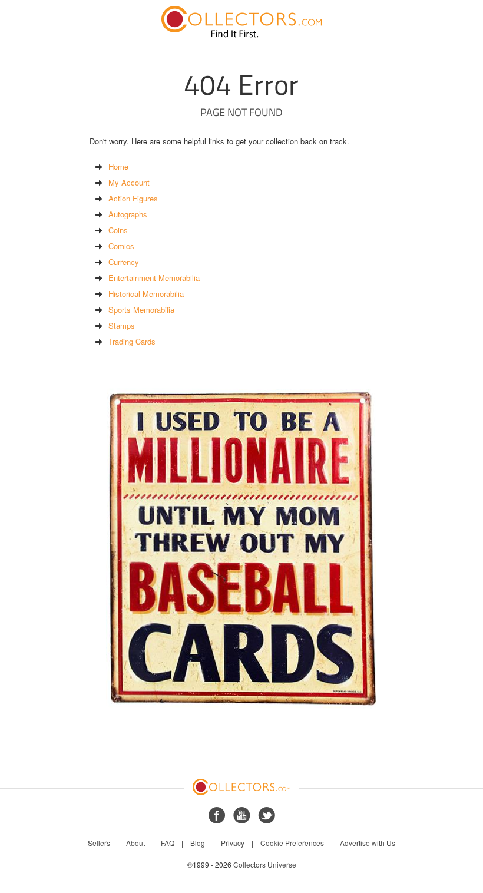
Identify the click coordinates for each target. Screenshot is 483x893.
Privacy (232, 843)
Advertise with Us (367, 843)
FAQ (167, 843)
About (135, 843)
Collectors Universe (264, 864)
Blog (197, 843)
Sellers (99, 843)
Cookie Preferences (292, 843)
